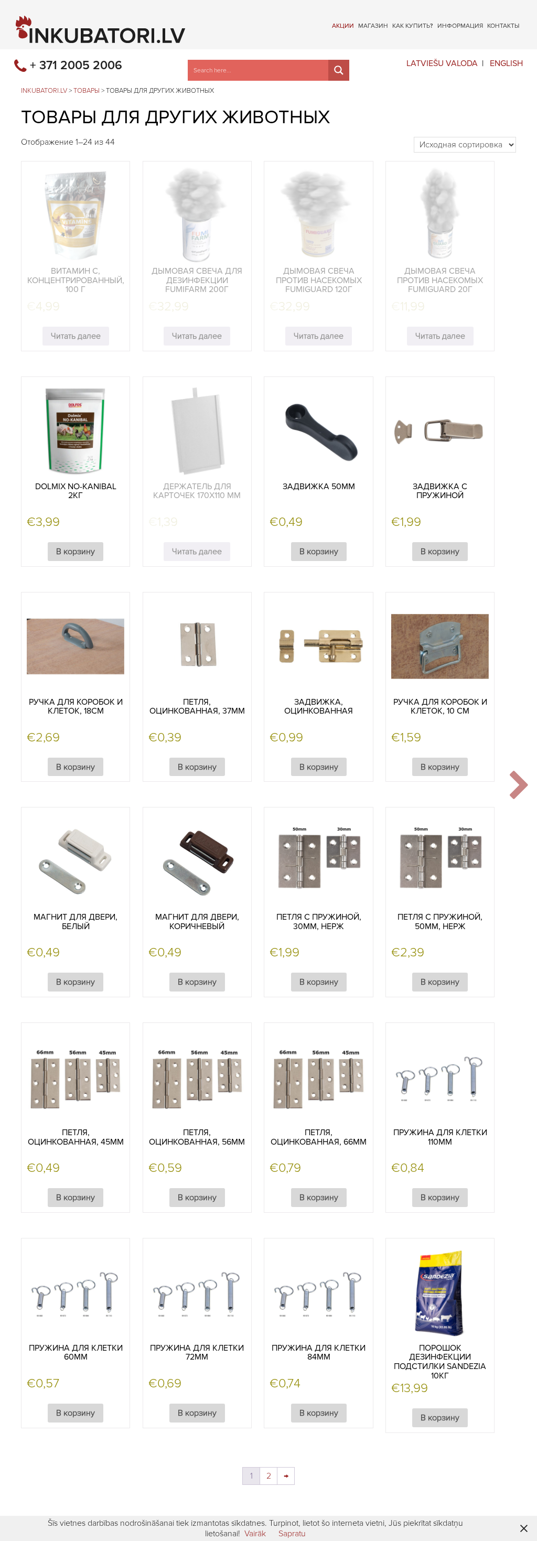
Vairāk (255, 1533)
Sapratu (292, 1533)
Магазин (373, 25)
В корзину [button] (75, 551)
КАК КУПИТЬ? (412, 25)
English (506, 63)
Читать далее (76, 336)
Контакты (503, 25)
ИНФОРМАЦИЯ (460, 25)
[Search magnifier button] (338, 70)
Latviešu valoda (442, 63)
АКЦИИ (343, 25)
